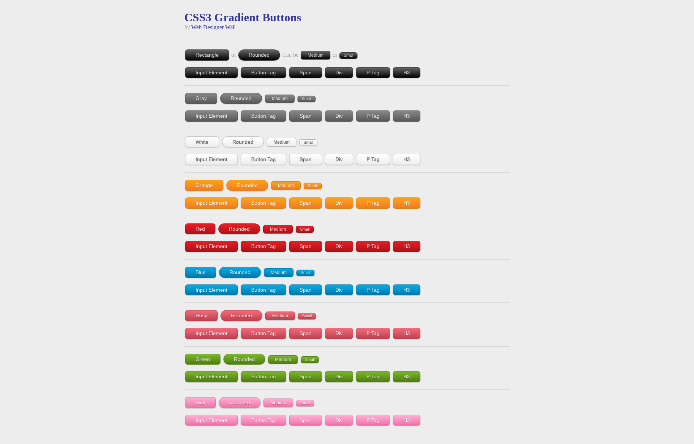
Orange (204, 185)
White (202, 142)
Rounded (259, 55)
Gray (201, 98)
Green (203, 359)
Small (348, 55)
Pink (200, 402)
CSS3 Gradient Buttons (242, 17)
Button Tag (263, 72)
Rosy (201, 315)
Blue (201, 272)
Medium (316, 55)
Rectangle (207, 55)
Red (200, 229)
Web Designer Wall (213, 27)
